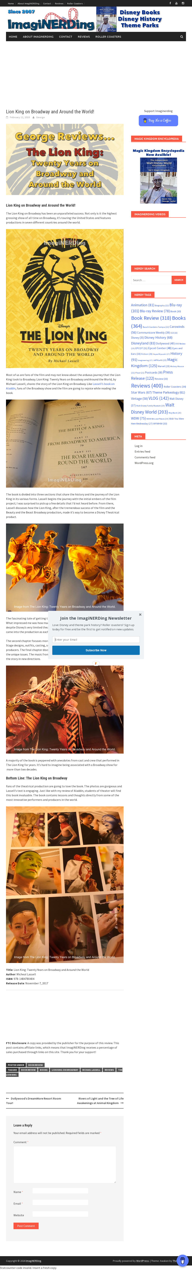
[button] (96, 618)
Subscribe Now (96, 650)
